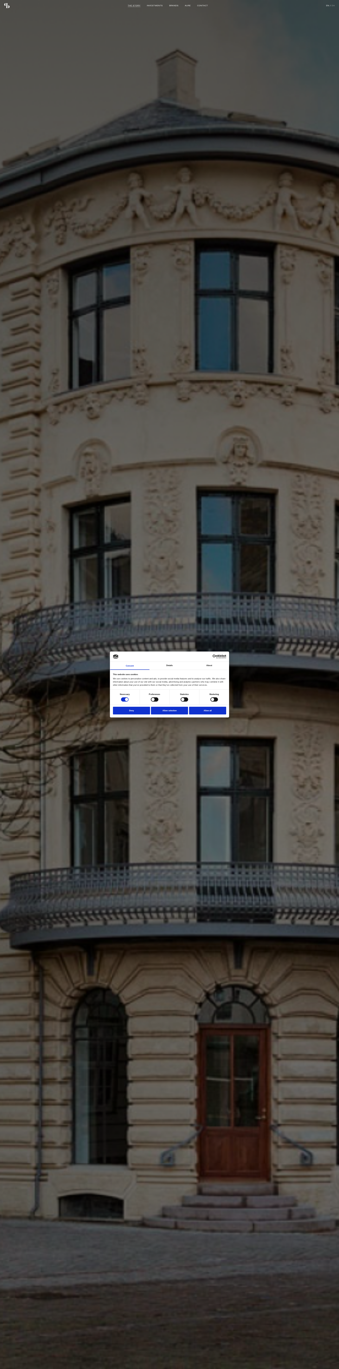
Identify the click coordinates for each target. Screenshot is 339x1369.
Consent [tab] (130, 666)
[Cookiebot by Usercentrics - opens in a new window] (214, 657)
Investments (155, 6)
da (333, 6)
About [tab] (209, 665)
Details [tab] (169, 665)
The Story (134, 6)
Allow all (208, 710)
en (327, 6)
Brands (174, 6)
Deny (131, 710)
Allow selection (169, 710)
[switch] (154, 699)
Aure (188, 6)
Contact (202, 6)
